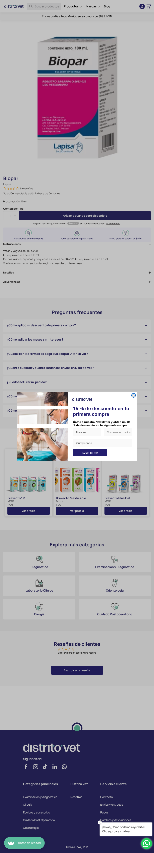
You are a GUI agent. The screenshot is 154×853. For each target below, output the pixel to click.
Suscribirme (90, 452)
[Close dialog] (134, 395)
